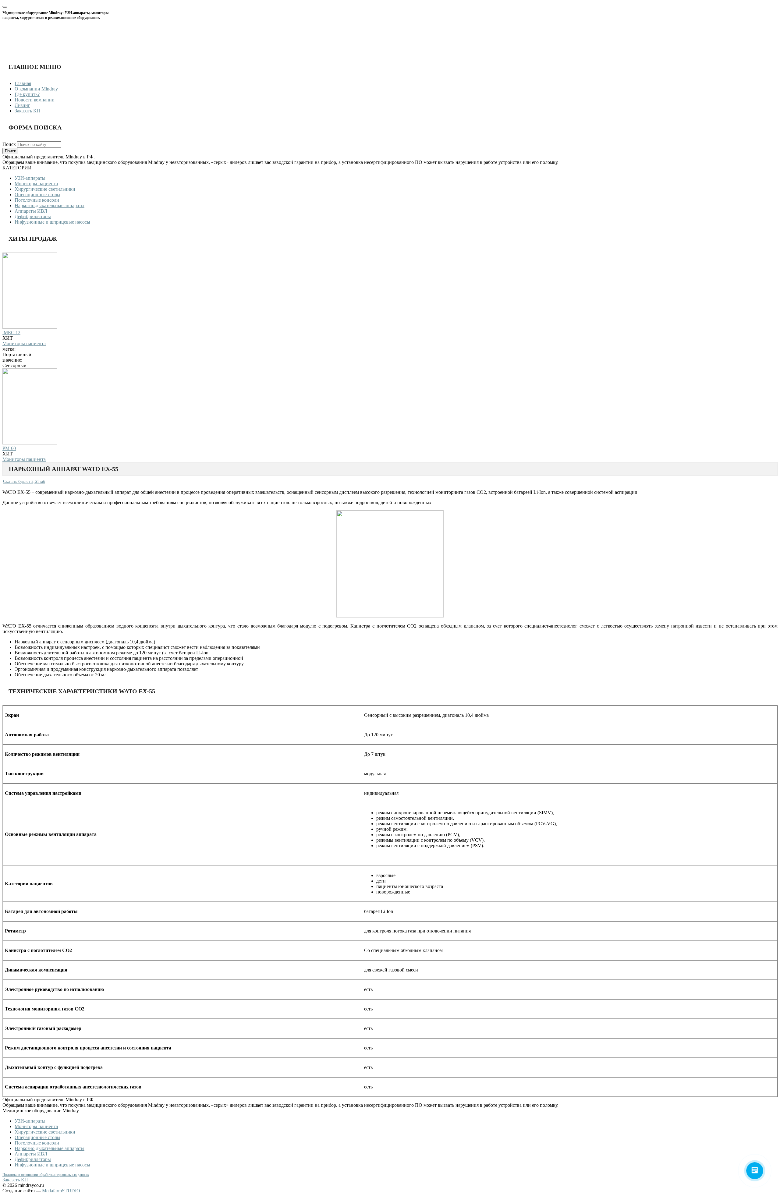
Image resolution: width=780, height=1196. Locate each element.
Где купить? (27, 94)
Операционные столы (37, 194)
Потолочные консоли (37, 200)
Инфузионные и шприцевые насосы (52, 222)
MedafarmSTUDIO (61, 1190)
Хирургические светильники (45, 189)
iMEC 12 (11, 332)
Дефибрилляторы (33, 216)
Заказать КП (27, 110)
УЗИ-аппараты (30, 178)
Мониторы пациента (36, 183)
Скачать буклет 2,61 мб (24, 481)
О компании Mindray (36, 88)
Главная (23, 83)
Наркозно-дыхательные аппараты (49, 205)
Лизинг (22, 105)
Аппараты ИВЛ (31, 211)
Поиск (9, 144)
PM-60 (9, 448)
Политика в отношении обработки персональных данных (45, 1175)
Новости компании (35, 99)
